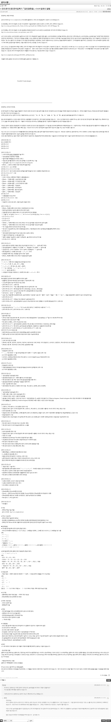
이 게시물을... (104, 675)
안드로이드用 (3, 11)
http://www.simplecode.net (15, 20)
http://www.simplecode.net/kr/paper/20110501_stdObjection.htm (17, 55)
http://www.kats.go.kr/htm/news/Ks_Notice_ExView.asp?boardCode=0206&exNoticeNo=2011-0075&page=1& (30, 26)
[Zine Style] (108, 5)
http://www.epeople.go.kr (79, 46)
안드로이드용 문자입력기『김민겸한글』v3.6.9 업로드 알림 (26, 9)
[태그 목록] (1, 720)
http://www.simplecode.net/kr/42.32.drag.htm (21, 162)
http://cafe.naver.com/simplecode (9, 131)
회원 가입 (97, 6)
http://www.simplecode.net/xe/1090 (9, 677)
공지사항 (4, 2)
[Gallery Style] (110, 5)
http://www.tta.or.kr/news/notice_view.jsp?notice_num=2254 (16, 32)
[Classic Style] (106, 5)
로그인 (103, 6)
